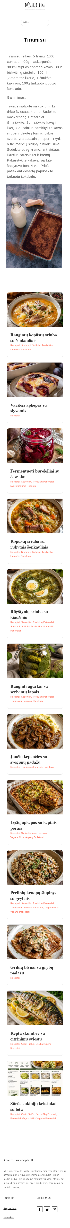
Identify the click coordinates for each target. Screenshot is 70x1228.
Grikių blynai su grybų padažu (31, 970)
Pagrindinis (10, 1208)
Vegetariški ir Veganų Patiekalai (27, 837)
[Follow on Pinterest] (54, 1209)
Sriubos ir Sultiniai (30, 345)
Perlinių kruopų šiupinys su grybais (33, 895)
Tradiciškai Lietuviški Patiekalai (26, 701)
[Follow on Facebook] (39, 1209)
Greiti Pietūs (27, 1044)
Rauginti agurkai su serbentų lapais (29, 689)
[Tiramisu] (34, 266)
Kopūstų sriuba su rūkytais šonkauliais (29, 544)
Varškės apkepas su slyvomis (28, 408)
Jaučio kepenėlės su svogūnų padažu (28, 759)
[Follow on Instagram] (47, 1209)
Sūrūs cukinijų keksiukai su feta (33, 1106)
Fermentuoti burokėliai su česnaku (34, 474)
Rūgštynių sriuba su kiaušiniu (29, 614)
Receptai (15, 345)
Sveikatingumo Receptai (23, 486)
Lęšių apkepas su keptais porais (33, 825)
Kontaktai (9, 1217)
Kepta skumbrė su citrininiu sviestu (27, 1036)
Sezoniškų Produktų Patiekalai (37, 481)
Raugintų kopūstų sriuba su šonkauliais (33, 337)
